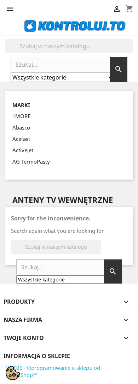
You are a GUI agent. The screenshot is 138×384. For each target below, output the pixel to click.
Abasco (21, 127)
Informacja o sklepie (37, 356)
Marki (21, 105)
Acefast (21, 138)
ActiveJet (22, 150)
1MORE (21, 116)
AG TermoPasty (31, 161)
